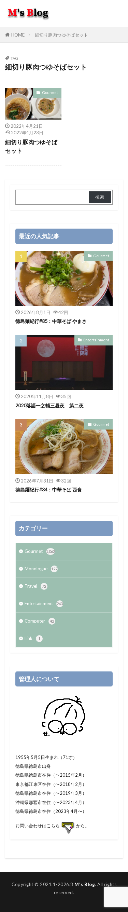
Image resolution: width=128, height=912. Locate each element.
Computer (39, 621)
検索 (99, 197)
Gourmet (50, 92)
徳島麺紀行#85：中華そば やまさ (51, 321)
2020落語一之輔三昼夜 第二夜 (49, 405)
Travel (35, 586)
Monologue (41, 568)
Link (32, 638)
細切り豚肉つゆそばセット (61, 35)
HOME (18, 35)
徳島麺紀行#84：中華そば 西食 (48, 489)
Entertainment (96, 340)
